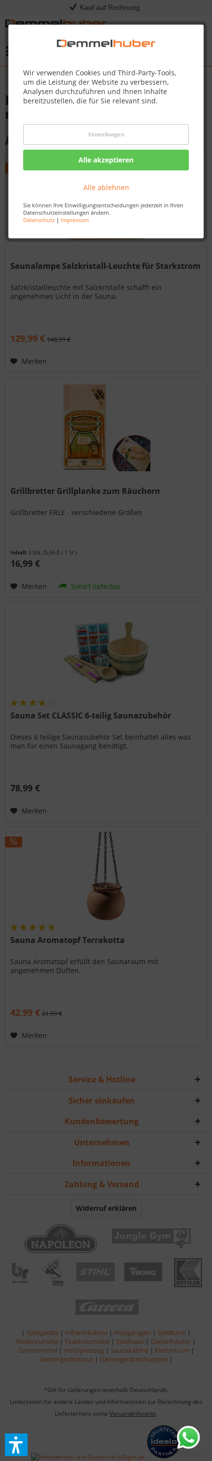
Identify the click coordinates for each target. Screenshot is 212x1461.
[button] (16, 1444)
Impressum (75, 220)
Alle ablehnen (106, 187)
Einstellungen (106, 134)
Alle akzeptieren (106, 159)
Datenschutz (39, 220)
